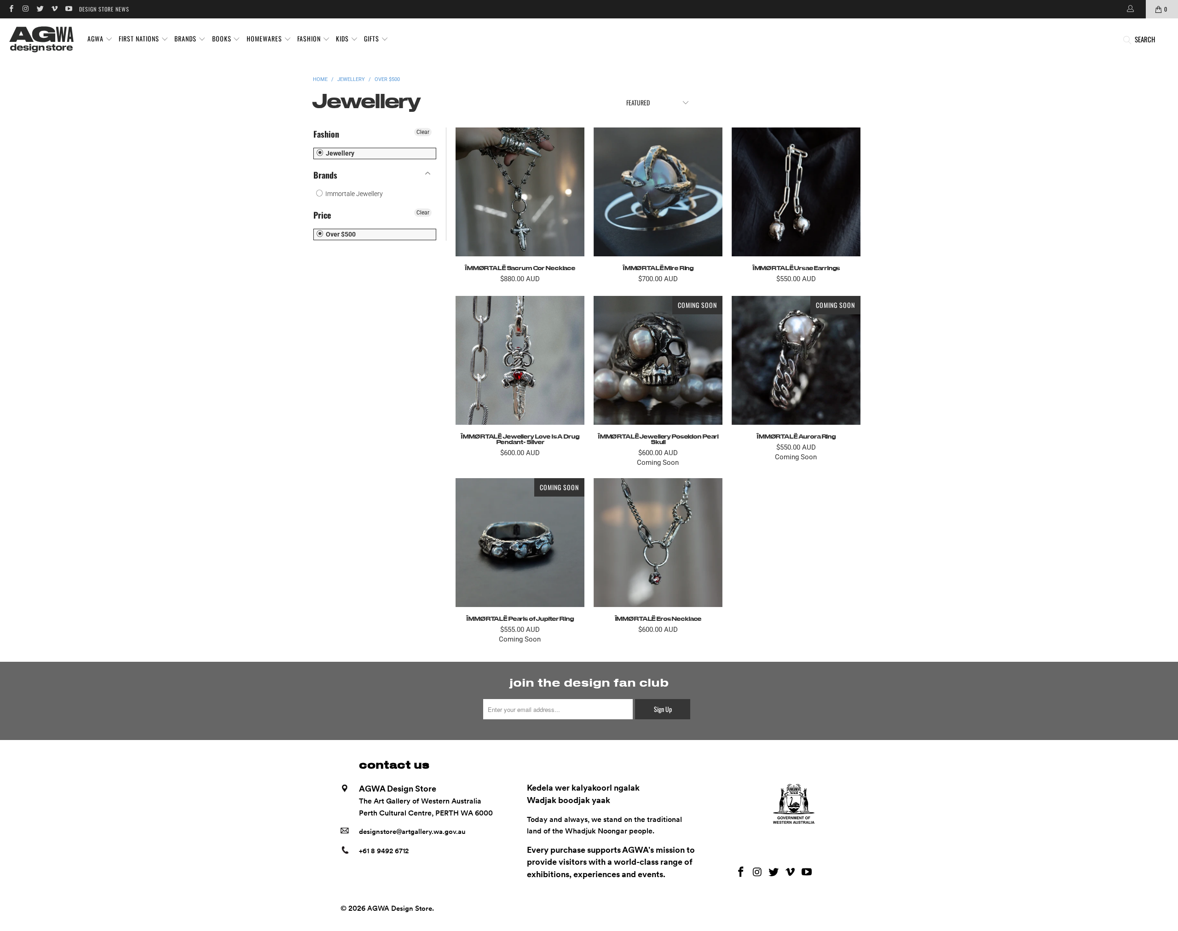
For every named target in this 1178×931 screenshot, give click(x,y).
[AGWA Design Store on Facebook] (11, 9)
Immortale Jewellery (353, 193)
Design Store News (104, 9)
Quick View (520, 212)
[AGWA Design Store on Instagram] (25, 9)
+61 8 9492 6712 (384, 851)
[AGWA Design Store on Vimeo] (54, 9)
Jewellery (339, 153)
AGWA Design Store (399, 908)
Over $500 (340, 234)
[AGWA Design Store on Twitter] (40, 9)
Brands (325, 175)
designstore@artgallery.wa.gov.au (412, 831)
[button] (100, 39)
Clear (422, 132)
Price (322, 215)
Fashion (326, 134)
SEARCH (1145, 39)
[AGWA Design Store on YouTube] (68, 9)
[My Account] (1129, 9)
